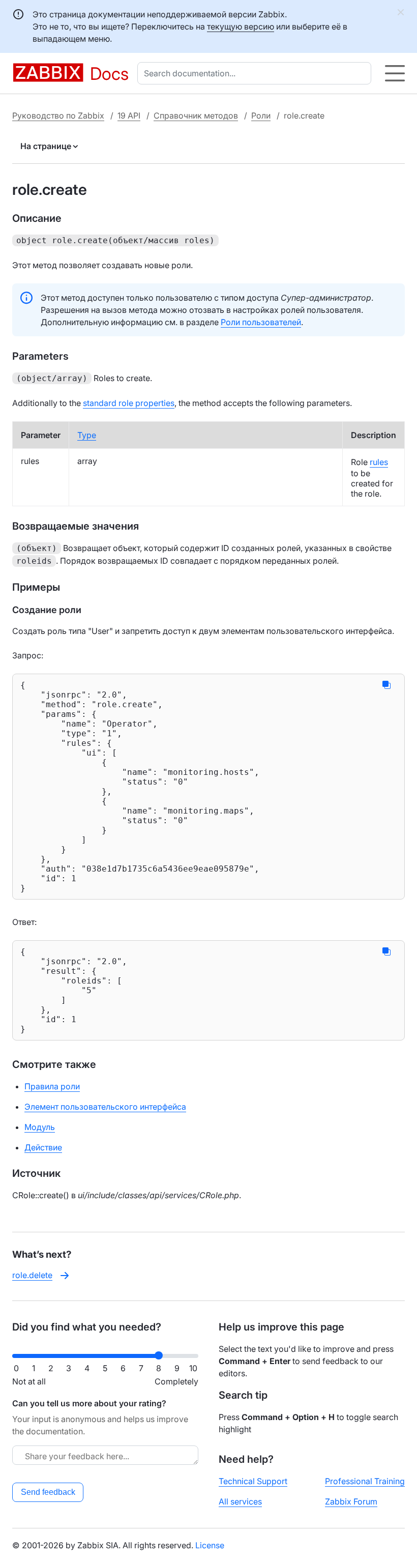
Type (86, 435)
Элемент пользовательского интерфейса (105, 1107)
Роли (261, 115)
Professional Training (365, 1481)
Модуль (39, 1127)
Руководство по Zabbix (58, 115)
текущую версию (240, 26)
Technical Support (253, 1481)
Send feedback (48, 1492)
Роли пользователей (261, 322)
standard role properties (128, 403)
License (209, 1545)
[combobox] (256, 73)
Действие (43, 1147)
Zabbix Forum (351, 1501)
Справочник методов (196, 115)
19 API (128, 115)
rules (379, 462)
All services (240, 1501)
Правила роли (52, 1086)
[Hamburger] (395, 73)
